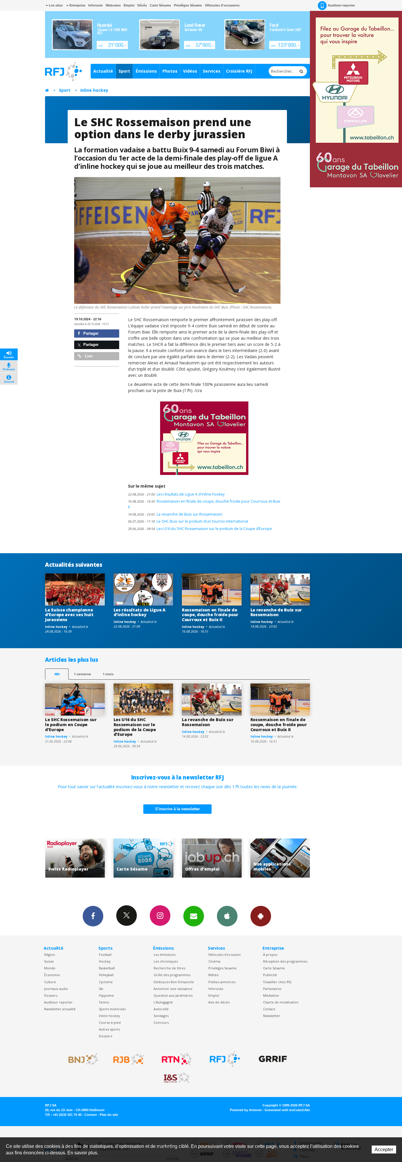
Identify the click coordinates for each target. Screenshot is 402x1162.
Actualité (103, 71)
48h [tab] (57, 674)
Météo (213, 975)
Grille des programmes (172, 975)
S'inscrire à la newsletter (177, 809)
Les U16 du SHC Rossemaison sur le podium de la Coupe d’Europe (200, 528)
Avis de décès (219, 1002)
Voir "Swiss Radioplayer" (280, 858)
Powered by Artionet (246, 1110)
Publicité (270, 975)
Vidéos (190, 71)
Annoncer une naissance (173, 989)
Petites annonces (221, 982)
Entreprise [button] (77, 5)
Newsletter (271, 1016)
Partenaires (272, 989)
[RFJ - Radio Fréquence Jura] (225, 1059)
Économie (52, 975)
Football (105, 954)
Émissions (146, 71)
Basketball (107, 968)
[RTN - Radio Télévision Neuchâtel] (177, 1059)
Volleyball (106, 975)
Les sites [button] (55, 5)
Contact (269, 1009)
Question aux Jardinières (173, 995)
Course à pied (110, 1022)
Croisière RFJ (239, 71)
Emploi (129, 5)
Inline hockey (94, 90)
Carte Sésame (160, 5)
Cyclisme (106, 982)
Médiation (271, 995)
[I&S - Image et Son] (177, 1078)
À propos (270, 954)
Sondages (161, 1016)
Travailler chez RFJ (277, 982)
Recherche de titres (169, 968)
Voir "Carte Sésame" (75, 858)
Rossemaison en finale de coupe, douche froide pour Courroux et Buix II (204, 504)
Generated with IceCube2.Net (287, 1110)
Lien (88, 356)
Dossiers (50, 995)
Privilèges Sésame (188, 5)
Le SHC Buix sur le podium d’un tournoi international (188, 521)
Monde (49, 968)
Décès (142, 5)
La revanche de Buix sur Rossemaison (175, 514)
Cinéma (214, 961)
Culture (50, 982)
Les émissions (164, 954)
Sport (124, 71)
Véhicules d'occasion (224, 954)
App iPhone (227, 916)
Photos (169, 71)
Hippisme (106, 995)
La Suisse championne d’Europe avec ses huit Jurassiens (69, 615)
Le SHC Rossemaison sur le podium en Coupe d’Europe (71, 724)
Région (49, 954)
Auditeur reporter (58, 1002)
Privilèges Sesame (222, 968)
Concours (161, 1022)
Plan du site (109, 1114)
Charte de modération (280, 1002)
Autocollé (161, 1009)
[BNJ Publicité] (81, 1059)
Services (211, 71)
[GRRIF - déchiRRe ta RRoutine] (273, 1059)
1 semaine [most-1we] (82, 674)
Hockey (104, 961)
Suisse (49, 961)
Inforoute (95, 5)
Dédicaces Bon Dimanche (174, 982)
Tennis (104, 1002)
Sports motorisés (112, 1009)
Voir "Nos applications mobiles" (212, 858)
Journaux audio (56, 989)
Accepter (384, 1149)
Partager (90, 333)
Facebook (93, 916)
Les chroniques (166, 961)
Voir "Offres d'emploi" (143, 858)
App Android (260, 916)
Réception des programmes (285, 961)
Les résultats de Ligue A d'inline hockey (176, 494)
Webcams (113, 5)
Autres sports (109, 1029)
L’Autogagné (163, 1002)
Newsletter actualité (60, 1009)
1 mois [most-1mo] (108, 674)
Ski (101, 989)
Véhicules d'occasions (222, 5)
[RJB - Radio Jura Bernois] (129, 1059)
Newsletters (193, 916)
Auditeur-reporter (341, 5)
